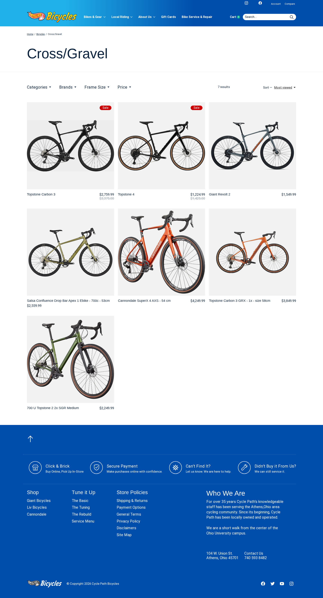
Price (122, 87)
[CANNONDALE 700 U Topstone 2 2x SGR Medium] (70, 359)
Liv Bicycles (37, 507)
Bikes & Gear (93, 17)
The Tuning (81, 507)
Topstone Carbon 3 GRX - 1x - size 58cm (239, 301)
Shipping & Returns (132, 500)
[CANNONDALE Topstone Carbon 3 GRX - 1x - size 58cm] (252, 252)
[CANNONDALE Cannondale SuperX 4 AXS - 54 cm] (161, 252)
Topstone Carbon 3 (41, 194)
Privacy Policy (128, 521)
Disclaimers (126, 528)
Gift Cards (168, 17)
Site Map (124, 535)
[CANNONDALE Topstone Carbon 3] (70, 145)
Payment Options (131, 507)
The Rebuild (81, 514)
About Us (145, 17)
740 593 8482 (255, 558)
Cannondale (36, 514)
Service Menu (83, 521)
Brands (66, 87)
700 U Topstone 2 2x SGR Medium (53, 408)
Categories (37, 87)
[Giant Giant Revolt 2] (252, 145)
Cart (236, 17)
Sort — (267, 87)
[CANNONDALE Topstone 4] (161, 145)
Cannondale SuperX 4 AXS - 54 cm (144, 301)
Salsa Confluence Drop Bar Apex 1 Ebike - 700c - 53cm (68, 301)
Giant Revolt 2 (219, 194)
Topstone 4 (126, 194)
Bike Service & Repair (197, 17)
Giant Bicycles (39, 500)
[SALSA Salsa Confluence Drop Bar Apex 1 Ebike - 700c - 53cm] (70, 252)
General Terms (129, 514)
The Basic (80, 500)
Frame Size (95, 87)
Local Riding (120, 17)
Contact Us (253, 553)
